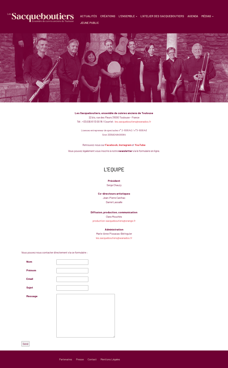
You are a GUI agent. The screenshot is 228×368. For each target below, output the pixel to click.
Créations (107, 16)
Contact (92, 359)
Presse (80, 359)
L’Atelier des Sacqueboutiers (162, 16)
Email (29, 278)
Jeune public (89, 23)
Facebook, (111, 144)
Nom (29, 261)
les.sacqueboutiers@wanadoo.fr (133, 121)
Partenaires (65, 359)
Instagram (125, 144)
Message (32, 296)
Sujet (29, 287)
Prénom (31, 270)
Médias (206, 16)
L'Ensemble (127, 16)
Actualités (88, 16)
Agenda (192, 16)
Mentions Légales (110, 359)
